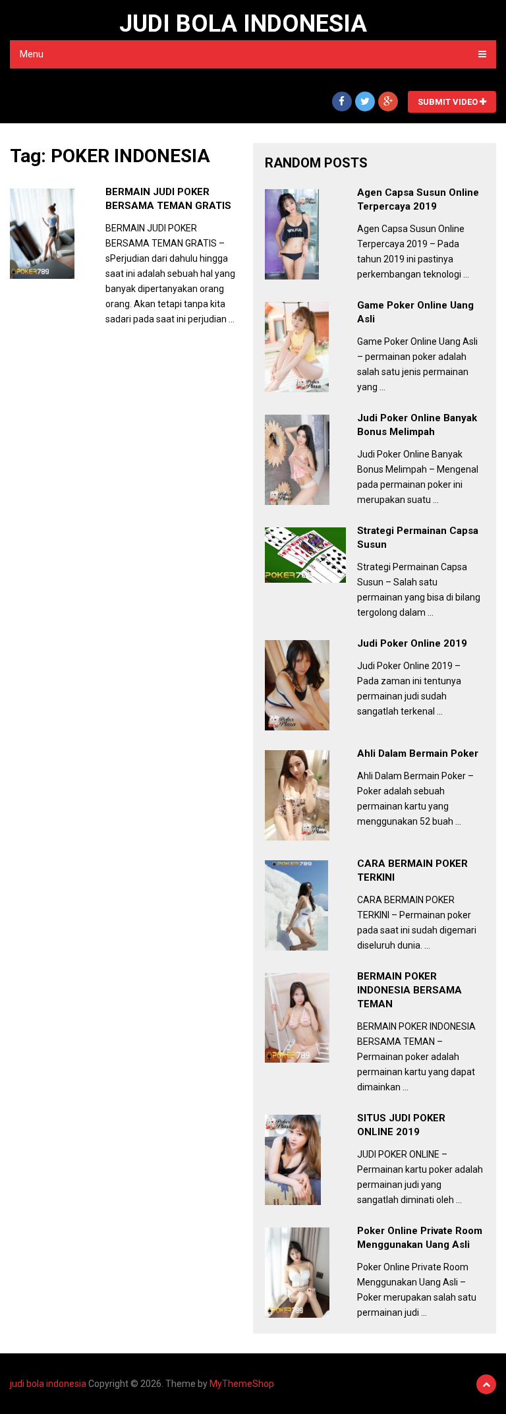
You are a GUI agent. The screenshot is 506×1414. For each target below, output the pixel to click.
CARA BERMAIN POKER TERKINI (412, 870)
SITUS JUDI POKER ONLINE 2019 (401, 1125)
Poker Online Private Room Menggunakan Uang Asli (419, 1238)
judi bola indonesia (243, 24)
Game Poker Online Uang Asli (415, 312)
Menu (31, 54)
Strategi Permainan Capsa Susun (417, 537)
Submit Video (449, 102)
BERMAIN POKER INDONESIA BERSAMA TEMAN (409, 990)
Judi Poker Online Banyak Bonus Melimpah (417, 425)
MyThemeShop (242, 1383)
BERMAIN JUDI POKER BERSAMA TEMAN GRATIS (168, 199)
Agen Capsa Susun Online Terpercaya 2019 (418, 199)
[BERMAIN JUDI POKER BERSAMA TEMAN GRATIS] (42, 234)
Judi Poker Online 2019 (412, 643)
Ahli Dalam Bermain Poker (417, 753)
